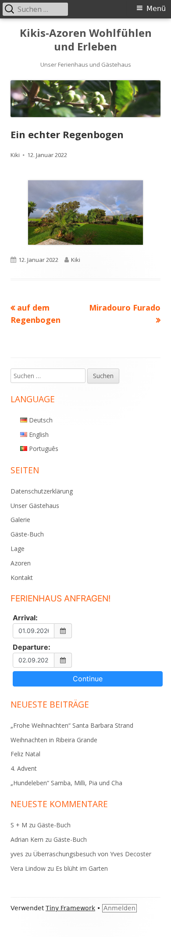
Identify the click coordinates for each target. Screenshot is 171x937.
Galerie (20, 519)
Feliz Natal (25, 754)
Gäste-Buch (27, 534)
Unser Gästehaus (35, 505)
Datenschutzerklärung (42, 491)
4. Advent (24, 768)
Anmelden (119, 908)
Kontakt (22, 577)
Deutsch (41, 420)
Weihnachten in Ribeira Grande (54, 740)
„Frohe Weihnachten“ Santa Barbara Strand (72, 725)
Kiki (15, 155)
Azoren (21, 563)
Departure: (31, 647)
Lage (18, 548)
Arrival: (25, 617)
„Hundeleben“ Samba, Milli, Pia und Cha (66, 783)
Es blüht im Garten (82, 868)
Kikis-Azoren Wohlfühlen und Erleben (86, 40)
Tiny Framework (70, 908)
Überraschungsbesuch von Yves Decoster (92, 854)
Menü (156, 8)
